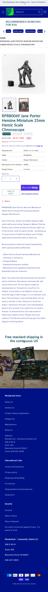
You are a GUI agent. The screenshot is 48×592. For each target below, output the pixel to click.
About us (9, 402)
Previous (4, 31)
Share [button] (7, 201)
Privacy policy (11, 472)
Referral (8, 430)
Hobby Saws (12, 31)
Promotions (10, 484)
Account (8, 510)
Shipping (5, 141)
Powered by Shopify (30, 583)
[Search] (39, 12)
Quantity (5, 174)
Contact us (9, 408)
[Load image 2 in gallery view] (24, 105)
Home (3, 38)
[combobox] (28, 12)
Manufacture (11, 424)
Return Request (12, 521)
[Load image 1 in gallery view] (9, 105)
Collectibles (24, 31)
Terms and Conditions (14, 467)
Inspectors (10, 495)
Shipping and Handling (14, 478)
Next (44, 31)
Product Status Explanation (17, 413)
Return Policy (11, 516)
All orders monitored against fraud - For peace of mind (22, 528)
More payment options (30, 194)
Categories (10, 419)
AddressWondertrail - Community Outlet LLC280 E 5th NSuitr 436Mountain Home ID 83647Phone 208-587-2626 (21, 443)
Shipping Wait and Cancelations (18, 489)
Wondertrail (20, 583)
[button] (3, 12)
